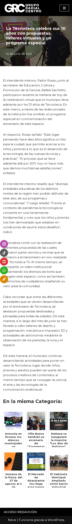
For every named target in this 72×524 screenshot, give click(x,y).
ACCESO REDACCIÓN (20, 512)
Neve (12, 520)
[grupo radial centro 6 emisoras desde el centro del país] (23, 8)
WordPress (56, 520)
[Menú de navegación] (64, 8)
